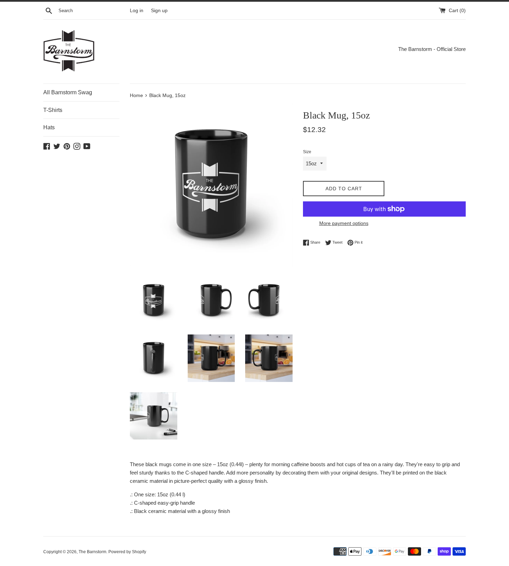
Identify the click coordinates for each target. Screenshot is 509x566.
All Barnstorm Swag (67, 92)
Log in (136, 10)
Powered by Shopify (127, 551)
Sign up (159, 10)
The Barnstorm (92, 551)
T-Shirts (52, 110)
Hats (49, 127)
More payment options (343, 223)
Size (307, 151)
